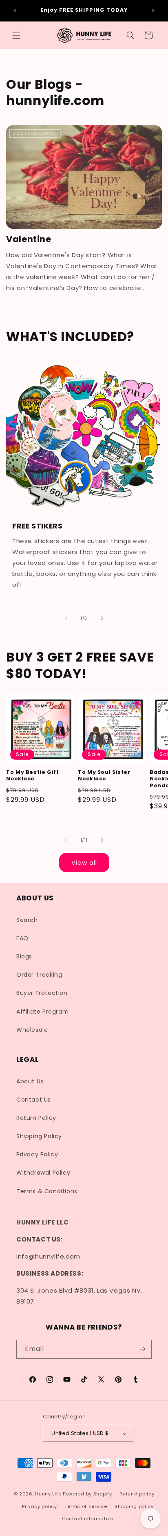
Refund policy (136, 1494)
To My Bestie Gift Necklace (32, 775)
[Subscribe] (142, 1349)
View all (84, 862)
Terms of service (85, 1506)
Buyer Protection (42, 993)
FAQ (22, 938)
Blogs (24, 956)
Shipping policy (134, 1506)
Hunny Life (48, 1494)
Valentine (28, 239)
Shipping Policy (39, 1136)
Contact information (88, 1518)
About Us (30, 1081)
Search (27, 920)
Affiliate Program (42, 1012)
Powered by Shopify (87, 1494)
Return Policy (36, 1118)
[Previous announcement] (15, 10)
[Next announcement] (153, 10)
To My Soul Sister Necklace (104, 775)
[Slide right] (102, 618)
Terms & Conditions (46, 1191)
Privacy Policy (37, 1154)
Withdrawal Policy (43, 1173)
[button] (16, 35)
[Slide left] (66, 618)
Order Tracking (39, 975)
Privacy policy (39, 1506)
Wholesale (32, 1030)
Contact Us (33, 1100)
